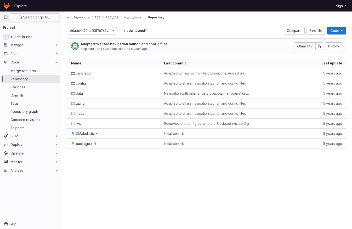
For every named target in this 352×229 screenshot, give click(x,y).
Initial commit (174, 134)
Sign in (341, 6)
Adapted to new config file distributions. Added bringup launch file (206, 73)
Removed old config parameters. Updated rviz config (206, 123)
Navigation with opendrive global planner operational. (206, 93)
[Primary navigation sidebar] (6, 17)
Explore (20, 6)
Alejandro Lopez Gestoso (99, 49)
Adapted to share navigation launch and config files (124, 44)
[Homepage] (7, 6)
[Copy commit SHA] (319, 46)
